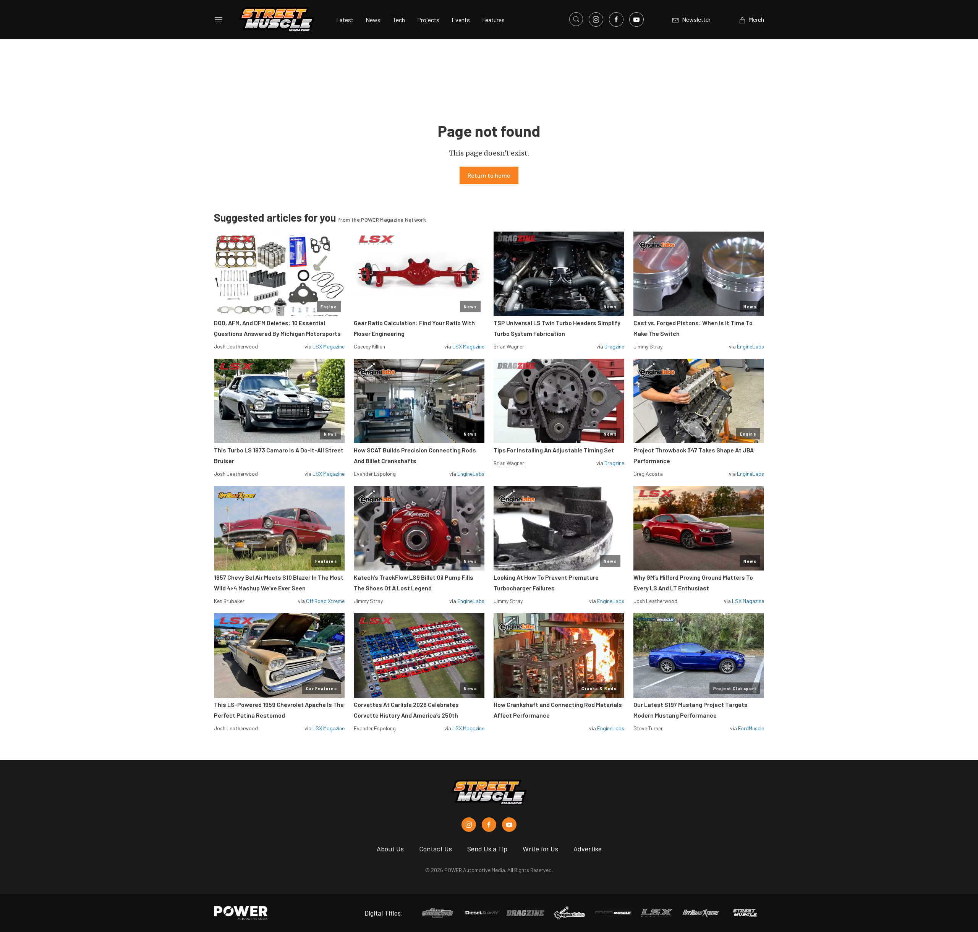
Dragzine (614, 346)
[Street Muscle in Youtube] (509, 824)
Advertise (587, 848)
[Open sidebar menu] (218, 19)
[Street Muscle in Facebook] (489, 824)
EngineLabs (750, 346)
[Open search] (576, 19)
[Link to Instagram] (596, 19)
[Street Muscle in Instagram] (468, 824)
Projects (428, 19)
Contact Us (435, 848)
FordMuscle (751, 728)
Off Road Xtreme (325, 601)
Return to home (489, 175)
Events (461, 19)
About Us (390, 848)
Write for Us (540, 848)
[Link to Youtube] (636, 19)
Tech (399, 19)
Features (493, 19)
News (373, 19)
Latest (344, 19)
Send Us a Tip (487, 848)
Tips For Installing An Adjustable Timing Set (554, 450)
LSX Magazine (329, 346)
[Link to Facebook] (616, 19)
